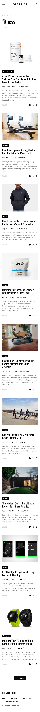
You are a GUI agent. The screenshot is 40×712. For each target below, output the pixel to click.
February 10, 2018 (8, 511)
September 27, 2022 (9, 371)
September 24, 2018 (9, 442)
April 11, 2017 (7, 648)
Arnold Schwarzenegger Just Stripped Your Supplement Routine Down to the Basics (19, 79)
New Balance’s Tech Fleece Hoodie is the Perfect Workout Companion (20, 222)
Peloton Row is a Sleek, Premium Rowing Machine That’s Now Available (18, 364)
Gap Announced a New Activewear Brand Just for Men (18, 436)
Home (5, 145)
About (4, 698)
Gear (5, 216)
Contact (14, 698)
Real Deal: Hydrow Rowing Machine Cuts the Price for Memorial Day (19, 151)
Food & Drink (8, 71)
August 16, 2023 (8, 229)
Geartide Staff (23, 87)
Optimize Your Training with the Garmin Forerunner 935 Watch (17, 642)
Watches (6, 636)
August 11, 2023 (8, 297)
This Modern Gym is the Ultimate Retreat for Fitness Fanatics (18, 504)
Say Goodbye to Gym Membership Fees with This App (18, 573)
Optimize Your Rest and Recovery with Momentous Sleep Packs (18, 291)
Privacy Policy (12, 701)
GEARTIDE (20, 4)
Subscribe (26, 698)
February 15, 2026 (9, 87)
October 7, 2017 (8, 579)
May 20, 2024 (7, 158)
